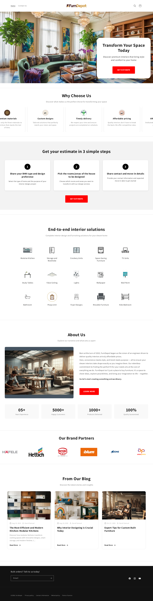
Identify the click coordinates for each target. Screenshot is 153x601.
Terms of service (67, 595)
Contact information (42, 595)
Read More (14, 545)
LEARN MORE (89, 391)
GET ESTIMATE (123, 70)
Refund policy (55, 595)
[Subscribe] (51, 578)
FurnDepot (19, 595)
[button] (134, 5)
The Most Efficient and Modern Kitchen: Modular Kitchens (26, 529)
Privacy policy (29, 595)
